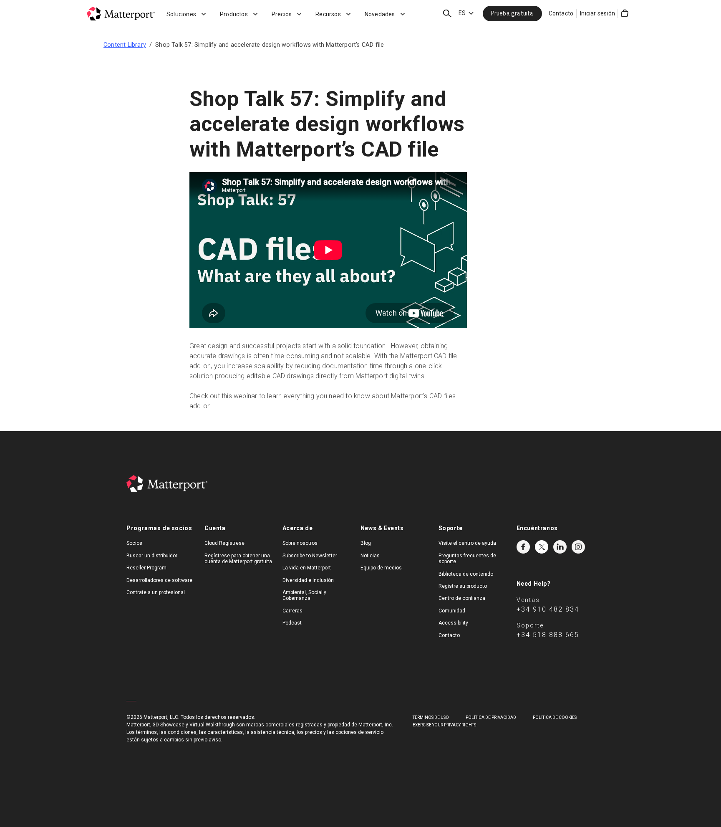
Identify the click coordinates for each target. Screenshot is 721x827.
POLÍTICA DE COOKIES (555, 717)
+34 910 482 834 (548, 609)
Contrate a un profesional (155, 592)
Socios (134, 543)
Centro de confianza (462, 598)
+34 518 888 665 (548, 635)
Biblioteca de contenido (466, 574)
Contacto (561, 13)
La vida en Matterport (306, 568)
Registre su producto (463, 586)
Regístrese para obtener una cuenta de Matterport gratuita (238, 558)
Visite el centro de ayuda (467, 543)
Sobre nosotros (300, 543)
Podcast (292, 623)
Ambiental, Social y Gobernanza (304, 595)
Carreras (292, 611)
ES (462, 13)
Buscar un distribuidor (151, 556)
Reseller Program (146, 568)
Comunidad (452, 611)
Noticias (370, 556)
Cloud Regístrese (224, 543)
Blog (365, 543)
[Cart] (624, 13)
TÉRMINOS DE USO (431, 717)
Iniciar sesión (597, 13)
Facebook (523, 547)
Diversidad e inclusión (308, 580)
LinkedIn (560, 547)
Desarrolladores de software (159, 580)
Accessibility (453, 623)
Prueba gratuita (512, 13)
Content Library (124, 44)
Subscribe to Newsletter (309, 556)
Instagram (578, 547)
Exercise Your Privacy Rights (444, 725)
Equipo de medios (381, 568)
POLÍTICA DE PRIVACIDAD (491, 717)
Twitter (541, 547)
